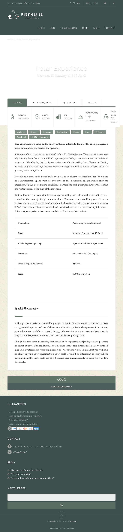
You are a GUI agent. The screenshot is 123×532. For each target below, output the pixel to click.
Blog (96, 28)
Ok (61, 505)
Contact (110, 28)
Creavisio (72, 521)
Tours (18, 39)
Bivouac (33, 132)
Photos (92, 103)
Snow (87, 132)
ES (91, 3)
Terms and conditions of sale (61, 528)
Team (85, 28)
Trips (53, 28)
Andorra (20, 132)
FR (87, 3)
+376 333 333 (20, 452)
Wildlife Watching (40, 137)
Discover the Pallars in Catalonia (26, 470)
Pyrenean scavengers (20, 474)
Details (17, 103)
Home (41, 28)
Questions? (69, 103)
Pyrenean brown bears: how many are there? (32, 478)
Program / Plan (42, 103)
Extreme (47, 132)
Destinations (69, 28)
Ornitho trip (62, 132)
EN (96, 3)
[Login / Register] (105, 3)
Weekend (21, 137)
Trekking (100, 132)
